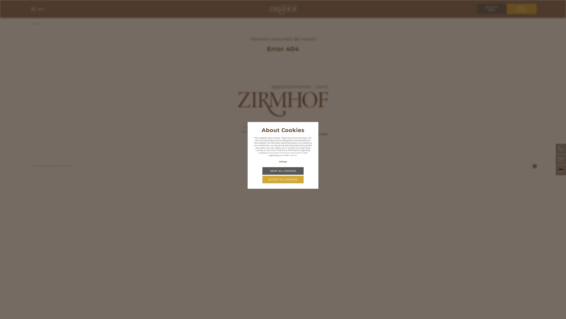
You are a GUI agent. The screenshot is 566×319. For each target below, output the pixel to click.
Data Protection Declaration (288, 153)
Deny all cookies (283, 171)
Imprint (293, 155)
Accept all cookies (283, 179)
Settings (283, 162)
